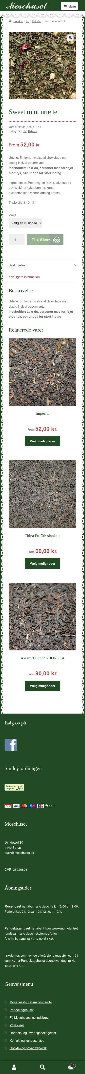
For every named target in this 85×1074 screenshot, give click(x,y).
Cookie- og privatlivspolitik (28, 1048)
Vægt (12, 215)
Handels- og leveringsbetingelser (33, 1032)
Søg (42, 1067)
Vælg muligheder (42, 441)
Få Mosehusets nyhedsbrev (29, 1017)
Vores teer (17, 1025)
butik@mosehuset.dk (19, 852)
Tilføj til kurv (41, 239)
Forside (18, 21)
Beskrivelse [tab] (17, 265)
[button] (70, 37)
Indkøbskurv (65, 1064)
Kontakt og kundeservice (27, 1040)
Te (27, 21)
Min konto (14, 1067)
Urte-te (36, 21)
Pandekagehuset (22, 1009)
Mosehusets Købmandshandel (31, 1002)
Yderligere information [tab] (24, 277)
